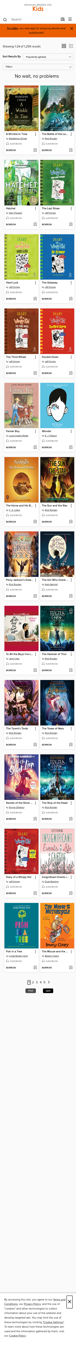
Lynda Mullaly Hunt (18, 956)
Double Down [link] (50, 357)
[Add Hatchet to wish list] (35, 224)
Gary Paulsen (15, 213)
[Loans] (63, 20)
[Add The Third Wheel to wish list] (35, 373)
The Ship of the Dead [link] (55, 803)
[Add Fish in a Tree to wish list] (35, 968)
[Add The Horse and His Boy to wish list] (35, 522)
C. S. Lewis (14, 510)
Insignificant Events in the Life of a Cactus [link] (55, 877)
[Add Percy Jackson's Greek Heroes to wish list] (35, 596)
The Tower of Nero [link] (53, 728)
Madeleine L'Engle (18, 138)
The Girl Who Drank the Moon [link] (55, 580)
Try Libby (12, 28)
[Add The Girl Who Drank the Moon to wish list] (71, 596)
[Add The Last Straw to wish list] (71, 224)
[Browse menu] (70, 19)
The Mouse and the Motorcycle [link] (55, 951)
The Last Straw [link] (51, 208)
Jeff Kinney (50, 213)
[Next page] (49, 983)
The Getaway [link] (50, 282)
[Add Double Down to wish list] (71, 373)
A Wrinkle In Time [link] (16, 134)
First (30, 990)
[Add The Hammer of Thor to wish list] (71, 670)
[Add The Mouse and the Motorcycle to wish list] (71, 968)
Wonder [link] (46, 431)
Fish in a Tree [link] (14, 951)
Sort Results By (12, 56)
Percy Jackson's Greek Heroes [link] (20, 580)
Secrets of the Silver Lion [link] (20, 803)
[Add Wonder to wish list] (71, 447)
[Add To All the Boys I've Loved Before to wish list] (35, 670)
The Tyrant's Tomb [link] (17, 728)
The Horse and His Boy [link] (20, 505)
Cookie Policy (17, 1336)
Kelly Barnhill (51, 584)
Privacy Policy (32, 1304)
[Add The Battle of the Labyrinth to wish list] (71, 150)
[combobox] (30, 19)
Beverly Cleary (52, 956)
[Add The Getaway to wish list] (71, 299)
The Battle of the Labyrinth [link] (55, 134)
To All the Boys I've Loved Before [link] (20, 654)
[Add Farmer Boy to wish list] (35, 447)
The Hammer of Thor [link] (54, 654)
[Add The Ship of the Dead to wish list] (71, 819)
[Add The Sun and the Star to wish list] (71, 522)
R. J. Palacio (51, 435)
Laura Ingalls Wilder (18, 435)
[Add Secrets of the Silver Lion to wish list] (35, 819)
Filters (9, 66)
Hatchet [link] (10, 208)
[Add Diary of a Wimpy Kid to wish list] (35, 893)
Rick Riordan (51, 138)
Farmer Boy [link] (13, 431)
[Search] (5, 19)
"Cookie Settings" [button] (53, 1322)
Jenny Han (14, 658)
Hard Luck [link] (12, 282)
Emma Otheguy (16, 807)
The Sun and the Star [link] (54, 505)
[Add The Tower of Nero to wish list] (71, 745)
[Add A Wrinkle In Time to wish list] (35, 150)
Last (48, 990)
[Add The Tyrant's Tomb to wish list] (35, 745)
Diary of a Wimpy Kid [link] (18, 877)
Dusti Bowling (52, 881)
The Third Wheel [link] (16, 357)
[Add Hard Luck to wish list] (35, 299)
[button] (64, 47)
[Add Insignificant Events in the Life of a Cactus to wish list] (71, 893)
